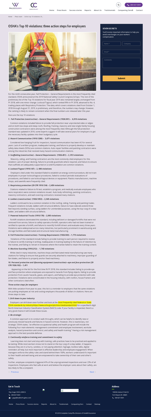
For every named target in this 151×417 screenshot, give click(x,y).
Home (51, 10)
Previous (14, 372)
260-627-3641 (15, 395)
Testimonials (109, 10)
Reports (88, 10)
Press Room (62, 10)
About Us (97, 10)
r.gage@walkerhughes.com (21, 398)
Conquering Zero (77, 404)
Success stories (75, 10)
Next (92, 372)
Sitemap (97, 404)
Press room (18, 16)
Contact (139, 10)
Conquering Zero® (125, 10)
